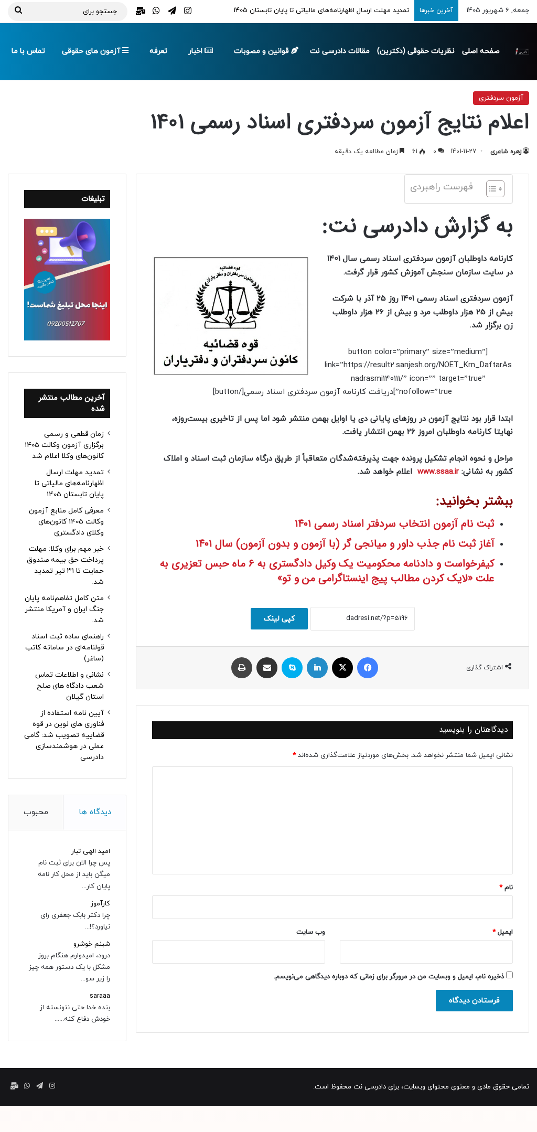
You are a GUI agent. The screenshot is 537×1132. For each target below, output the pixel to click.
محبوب (36, 812)
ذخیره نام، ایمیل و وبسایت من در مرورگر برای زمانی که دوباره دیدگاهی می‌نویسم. (389, 976)
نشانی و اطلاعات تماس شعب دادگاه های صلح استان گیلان (69, 686)
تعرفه (158, 51)
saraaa (100, 996)
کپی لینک (279, 619)
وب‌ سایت (310, 932)
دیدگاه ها (95, 812)
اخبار (196, 51)
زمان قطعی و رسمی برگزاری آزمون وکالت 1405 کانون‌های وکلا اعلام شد (64, 445)
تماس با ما (28, 51)
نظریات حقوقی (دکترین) (416, 51)
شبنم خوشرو (91, 944)
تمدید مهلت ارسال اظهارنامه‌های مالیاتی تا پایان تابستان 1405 (321, 10)
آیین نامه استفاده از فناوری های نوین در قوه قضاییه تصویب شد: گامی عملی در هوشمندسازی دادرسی (64, 735)
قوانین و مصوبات (262, 51)
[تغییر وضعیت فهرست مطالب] (490, 189)
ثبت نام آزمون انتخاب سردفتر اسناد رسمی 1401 (395, 524)
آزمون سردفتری (501, 98)
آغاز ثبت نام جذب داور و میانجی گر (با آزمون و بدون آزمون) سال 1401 (345, 544)
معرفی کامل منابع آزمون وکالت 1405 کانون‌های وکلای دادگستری (66, 522)
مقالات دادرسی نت (340, 51)
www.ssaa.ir (438, 471)
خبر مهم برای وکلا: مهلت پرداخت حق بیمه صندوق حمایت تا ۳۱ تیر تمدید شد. (65, 565)
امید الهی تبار (90, 851)
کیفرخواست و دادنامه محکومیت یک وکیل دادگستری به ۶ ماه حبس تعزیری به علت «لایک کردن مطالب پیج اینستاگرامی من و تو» (327, 571)
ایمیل (502, 932)
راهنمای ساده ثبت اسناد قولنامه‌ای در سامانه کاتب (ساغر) (64, 648)
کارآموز (100, 904)
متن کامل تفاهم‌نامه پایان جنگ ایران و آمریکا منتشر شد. (64, 609)
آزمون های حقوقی (92, 51)
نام (506, 887)
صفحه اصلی (481, 51)
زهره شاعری (505, 151)
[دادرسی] (521, 51)
